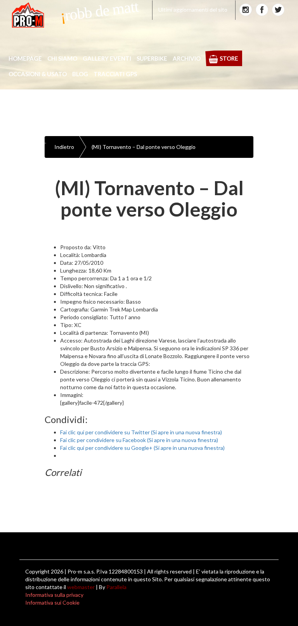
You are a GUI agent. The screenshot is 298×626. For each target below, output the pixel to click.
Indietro (64, 146)
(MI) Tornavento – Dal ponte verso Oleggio (144, 146)
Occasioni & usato (38, 73)
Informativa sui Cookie (52, 602)
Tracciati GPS (115, 73)
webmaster (81, 587)
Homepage (25, 58)
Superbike (152, 58)
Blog (80, 73)
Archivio (187, 58)
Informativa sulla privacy (54, 594)
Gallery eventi (107, 58)
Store (229, 58)
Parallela (116, 587)
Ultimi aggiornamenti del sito (192, 9)
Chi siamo (62, 58)
